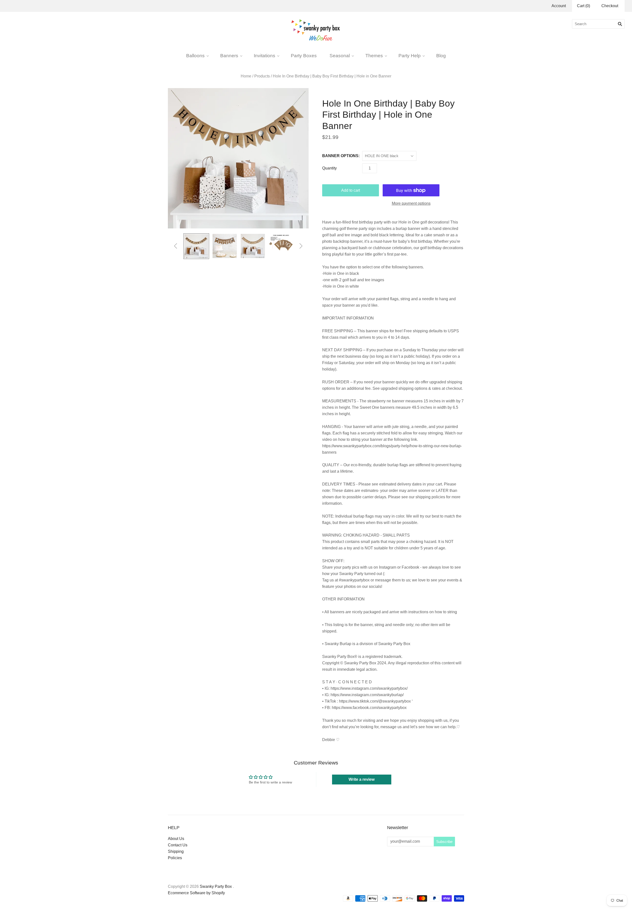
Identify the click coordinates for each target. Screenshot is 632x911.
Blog (441, 55)
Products (262, 76)
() (583, 6)
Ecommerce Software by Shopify (196, 893)
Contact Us (177, 845)
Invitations (264, 55)
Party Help (409, 55)
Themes (374, 55)
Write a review (362, 779)
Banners (229, 55)
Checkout (609, 6)
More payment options (411, 203)
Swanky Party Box (216, 886)
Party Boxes (304, 55)
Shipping (176, 851)
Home (246, 76)
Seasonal (340, 55)
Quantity (329, 168)
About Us (176, 839)
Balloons (195, 55)
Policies (175, 858)
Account (559, 6)
